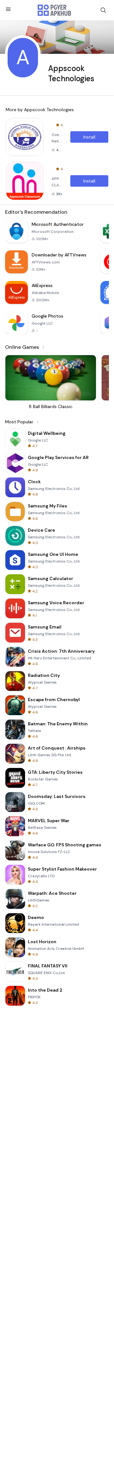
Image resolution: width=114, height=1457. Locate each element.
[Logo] (54, 10)
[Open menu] (8, 9)
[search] (103, 10)
